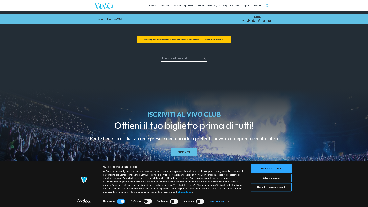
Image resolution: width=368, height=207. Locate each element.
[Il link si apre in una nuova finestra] (243, 20)
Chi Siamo (234, 5)
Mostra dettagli (217, 201)
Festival (200, 5)
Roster (152, 5)
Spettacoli (188, 5)
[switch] (148, 201)
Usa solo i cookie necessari (271, 187)
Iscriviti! (184, 152)
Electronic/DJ (213, 5)
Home (100, 18)
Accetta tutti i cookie (271, 168)
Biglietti (246, 5)
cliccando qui (185, 192)
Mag (225, 5)
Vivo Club (257, 5)
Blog (108, 18)
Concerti (177, 5)
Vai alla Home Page (213, 39)
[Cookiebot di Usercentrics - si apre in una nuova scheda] (84, 201)
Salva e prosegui (271, 178)
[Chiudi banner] (298, 165)
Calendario (164, 5)
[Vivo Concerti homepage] (104, 6)
